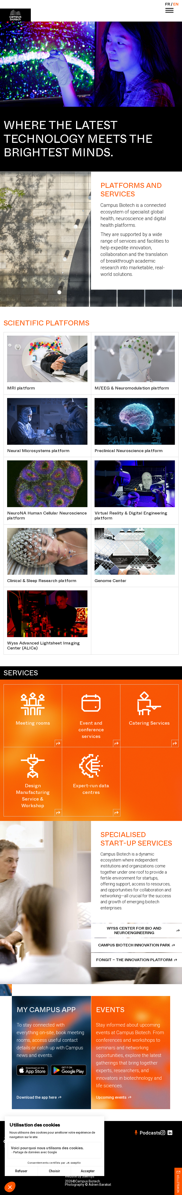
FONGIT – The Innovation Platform (134, 960)
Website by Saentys (79, 1176)
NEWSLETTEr (178, 1184)
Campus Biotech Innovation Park (134, 945)
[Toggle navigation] (169, 11)
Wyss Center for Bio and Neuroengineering (134, 930)
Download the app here (37, 1097)
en (175, 4)
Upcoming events (111, 1097)
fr (167, 4)
